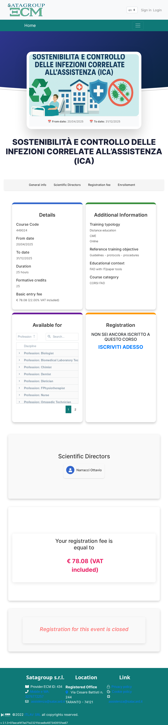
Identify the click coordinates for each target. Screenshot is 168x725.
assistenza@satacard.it (48, 701)
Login (157, 10)
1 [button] (68, 409)
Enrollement (126, 184)
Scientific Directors (67, 184)
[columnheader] (56, 346)
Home (30, 25)
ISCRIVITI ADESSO (120, 347)
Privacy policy (121, 686)
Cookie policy (122, 691)
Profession (25, 336)
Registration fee (99, 184)
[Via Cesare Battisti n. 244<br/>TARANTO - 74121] (67, 692)
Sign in (146, 10)
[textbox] (62, 336)
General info (37, 184)
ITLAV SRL (33, 714)
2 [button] (75, 409)
